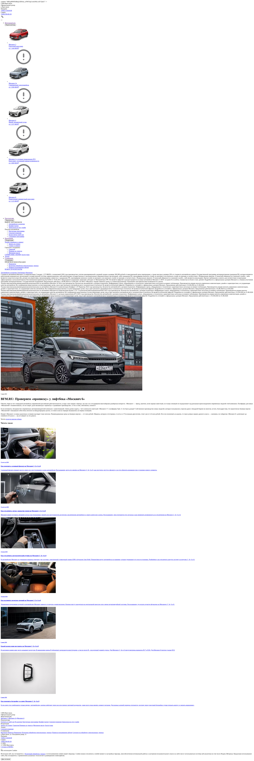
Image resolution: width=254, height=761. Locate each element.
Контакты (29, 272)
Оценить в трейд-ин (7, 722)
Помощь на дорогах (15, 251)
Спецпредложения (15, 233)
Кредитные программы (17, 231)
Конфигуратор (14, 226)
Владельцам (9, 238)
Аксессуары (25, 254)
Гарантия (12, 249)
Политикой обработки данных (35, 754)
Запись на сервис (14, 244)
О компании (9, 258)
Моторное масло (14, 253)
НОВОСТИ (9, 269)
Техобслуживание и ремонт (14, 242)
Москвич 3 (4, 718)
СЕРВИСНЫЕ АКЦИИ (13, 254)
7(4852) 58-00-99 (6, 10)
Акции (7, 256)
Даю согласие (6, 759)
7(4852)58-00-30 (6, 14)
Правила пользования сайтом (19, 267)
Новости (11, 732)
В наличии (18, 722)
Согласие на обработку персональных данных (88, 732)
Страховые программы (16, 236)
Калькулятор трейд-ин (16, 235)
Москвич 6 (20, 718)
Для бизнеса (21, 272)
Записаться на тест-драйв (17, 227)
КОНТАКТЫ (17, 269)
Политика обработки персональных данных (24, 265)
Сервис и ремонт (14, 246)
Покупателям (9, 218)
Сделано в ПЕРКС (7, 747)
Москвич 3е (13, 718)
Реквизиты (12, 264)
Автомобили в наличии (17, 224)
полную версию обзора (14, 419)
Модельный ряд (10, 23)
